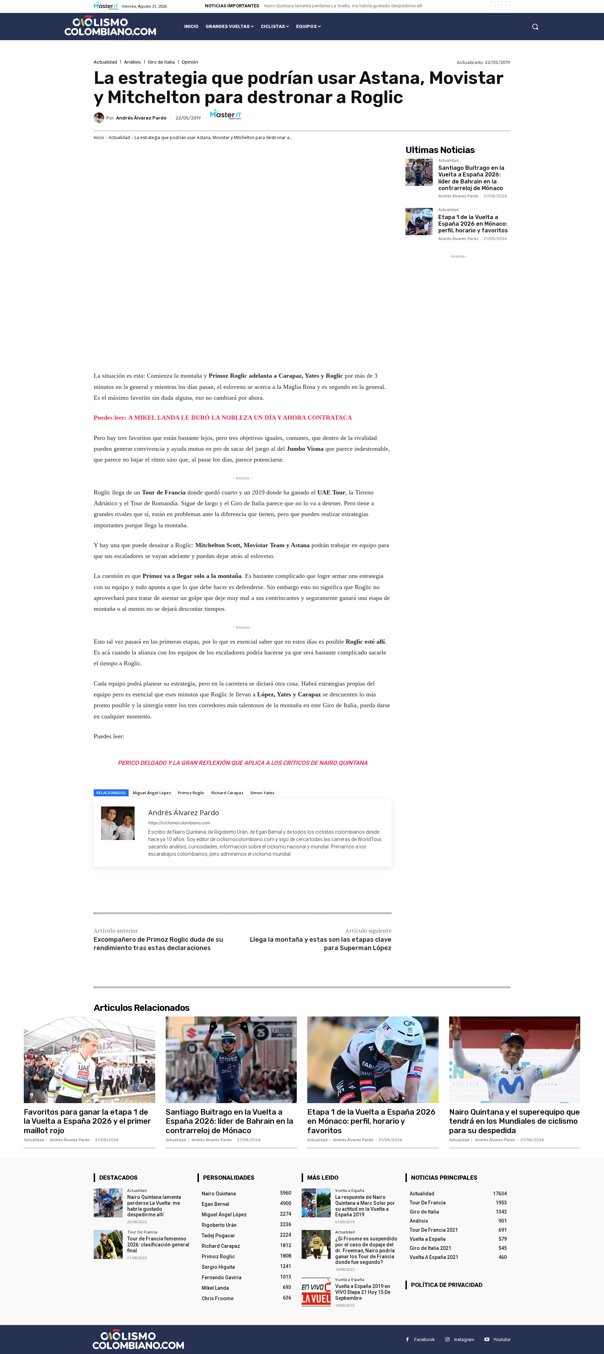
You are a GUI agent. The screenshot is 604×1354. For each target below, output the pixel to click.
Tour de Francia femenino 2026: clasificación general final (158, 1244)
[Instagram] (447, 1339)
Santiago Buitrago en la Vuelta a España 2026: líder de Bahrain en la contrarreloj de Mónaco (471, 178)
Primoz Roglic (191, 792)
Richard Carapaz (227, 792)
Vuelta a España (349, 1190)
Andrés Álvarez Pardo (141, 118)
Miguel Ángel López (152, 792)
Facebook (424, 1339)
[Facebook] (144, 890)
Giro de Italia (161, 62)
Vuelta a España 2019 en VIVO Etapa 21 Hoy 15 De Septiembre (362, 1292)
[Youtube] (487, 1339)
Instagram (464, 1339)
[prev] (494, 5)
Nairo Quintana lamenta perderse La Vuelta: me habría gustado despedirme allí (343, 5)
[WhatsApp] (192, 890)
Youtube (502, 1339)
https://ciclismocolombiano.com (179, 822)
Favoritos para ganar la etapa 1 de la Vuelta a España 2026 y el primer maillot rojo (87, 1121)
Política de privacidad (446, 1284)
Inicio (99, 137)
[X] (160, 890)
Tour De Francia (142, 1232)
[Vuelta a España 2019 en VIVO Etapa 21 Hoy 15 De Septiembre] (316, 1291)
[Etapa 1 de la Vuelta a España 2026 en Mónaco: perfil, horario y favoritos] (419, 221)
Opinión (190, 62)
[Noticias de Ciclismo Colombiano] (110, 25)
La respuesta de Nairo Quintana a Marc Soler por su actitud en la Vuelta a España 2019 (365, 1205)
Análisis (132, 62)
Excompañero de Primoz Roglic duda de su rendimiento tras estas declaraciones (158, 943)
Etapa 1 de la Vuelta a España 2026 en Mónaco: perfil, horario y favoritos (473, 224)
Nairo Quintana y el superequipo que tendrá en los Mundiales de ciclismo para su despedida (514, 1121)
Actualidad (105, 62)
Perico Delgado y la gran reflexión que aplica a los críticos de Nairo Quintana (242, 762)
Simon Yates (262, 792)
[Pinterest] (176, 890)
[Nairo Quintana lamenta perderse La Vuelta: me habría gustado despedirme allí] (108, 1202)
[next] (506, 5)
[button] (535, 26)
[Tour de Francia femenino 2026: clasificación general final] (108, 1244)
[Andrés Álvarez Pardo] (100, 118)
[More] (208, 890)
